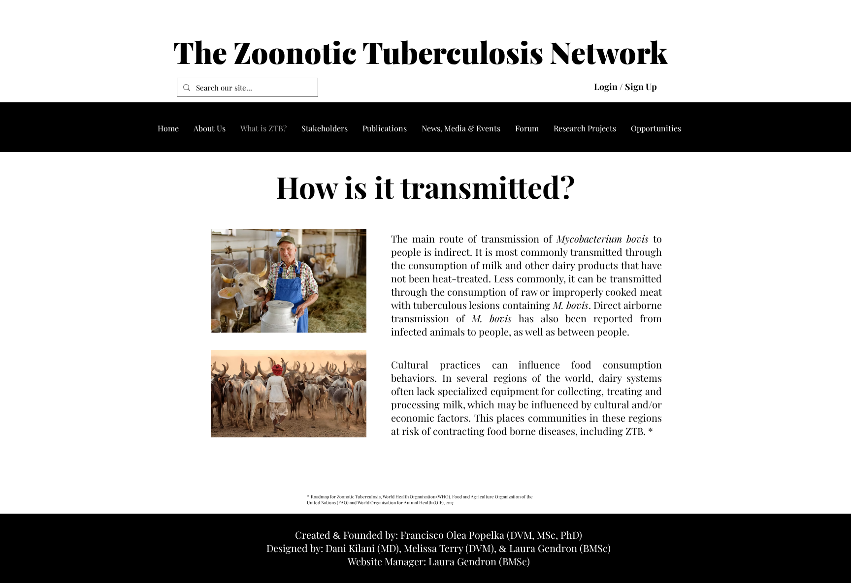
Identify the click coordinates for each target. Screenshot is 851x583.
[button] (209, 128)
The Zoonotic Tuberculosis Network (420, 51)
